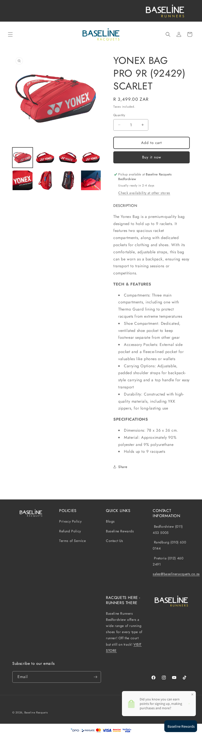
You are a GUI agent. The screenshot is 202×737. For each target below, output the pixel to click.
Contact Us (114, 540)
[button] (10, 34)
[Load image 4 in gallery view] (91, 157)
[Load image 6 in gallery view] (45, 180)
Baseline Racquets (36, 712)
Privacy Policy (70, 521)
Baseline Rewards (120, 531)
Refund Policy (70, 531)
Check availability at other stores (144, 192)
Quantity (119, 115)
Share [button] (122, 466)
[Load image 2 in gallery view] (45, 157)
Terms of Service (72, 540)
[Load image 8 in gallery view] (91, 180)
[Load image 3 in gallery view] (68, 157)
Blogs (110, 521)
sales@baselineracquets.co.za (176, 573)
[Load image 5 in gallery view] (22, 180)
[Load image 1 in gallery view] (22, 157)
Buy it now (151, 157)
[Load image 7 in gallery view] (68, 180)
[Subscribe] (95, 677)
